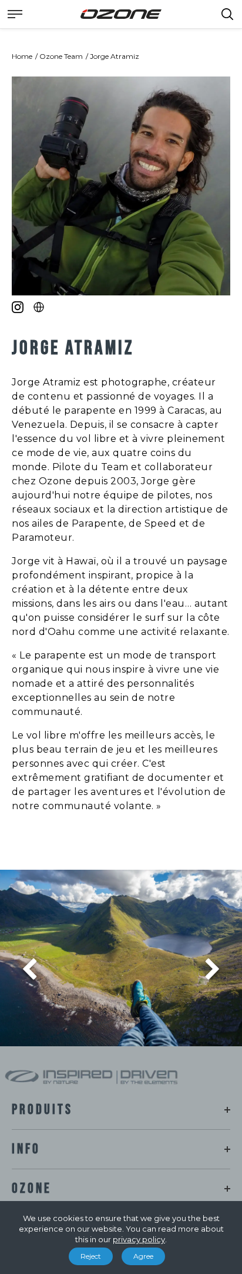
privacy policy (139, 1239)
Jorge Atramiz (114, 56)
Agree (143, 1256)
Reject (90, 1256)
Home (22, 56)
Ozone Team (61, 56)
